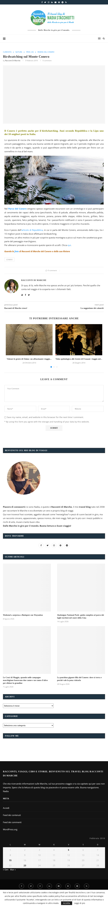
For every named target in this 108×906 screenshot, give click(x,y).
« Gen (5, 869)
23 (25, 865)
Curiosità (7, 52)
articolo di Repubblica (32, 230)
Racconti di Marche (12, 60)
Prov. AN (30, 52)
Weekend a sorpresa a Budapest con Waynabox (23, 615)
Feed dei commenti (12, 822)
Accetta (66, 903)
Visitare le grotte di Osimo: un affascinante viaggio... (29, 359)
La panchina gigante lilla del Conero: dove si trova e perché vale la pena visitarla (79, 678)
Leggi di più (79, 903)
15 (10, 860)
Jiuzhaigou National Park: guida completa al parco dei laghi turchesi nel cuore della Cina (80, 616)
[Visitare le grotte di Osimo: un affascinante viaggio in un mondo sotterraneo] (29, 339)
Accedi (6, 808)
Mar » (13, 869)
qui (69, 245)
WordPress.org (10, 829)
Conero (9, 259)
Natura (18, 52)
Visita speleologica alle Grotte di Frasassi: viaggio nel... (79, 359)
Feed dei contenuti (12, 815)
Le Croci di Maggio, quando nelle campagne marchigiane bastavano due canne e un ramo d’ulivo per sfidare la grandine (25, 680)
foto (16, 251)
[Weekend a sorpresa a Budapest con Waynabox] (27, 587)
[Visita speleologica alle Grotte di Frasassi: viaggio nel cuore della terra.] (78, 339)
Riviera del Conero (46, 52)
